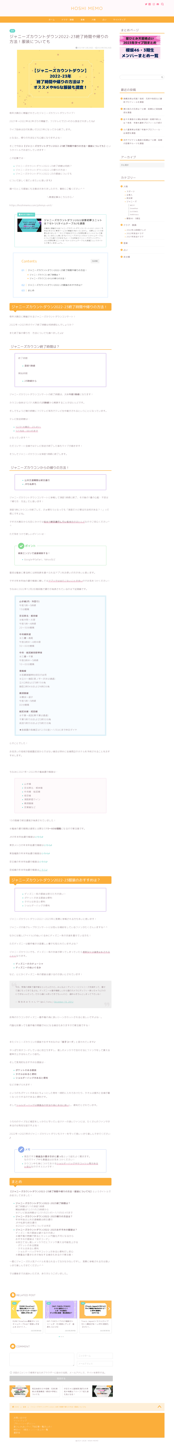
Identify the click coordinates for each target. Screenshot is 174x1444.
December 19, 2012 (63, 1002)
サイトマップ (119, 19)
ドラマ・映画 (68, 19)
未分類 (126, 257)
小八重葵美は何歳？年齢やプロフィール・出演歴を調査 (142, 131)
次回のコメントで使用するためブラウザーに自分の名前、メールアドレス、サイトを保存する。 (59, 1372)
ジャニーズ (132, 201)
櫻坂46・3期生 (133, 218)
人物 (93, 19)
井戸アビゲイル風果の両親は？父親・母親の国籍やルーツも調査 (142, 142)
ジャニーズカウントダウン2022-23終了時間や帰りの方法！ (57, 270)
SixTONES (134, 211)
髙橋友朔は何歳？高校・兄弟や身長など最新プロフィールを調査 (142, 100)
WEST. (132, 205)
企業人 (130, 195)
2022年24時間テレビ (136, 230)
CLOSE (95, 261)
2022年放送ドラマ (135, 233)
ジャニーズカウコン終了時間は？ (45, 274)
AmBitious (134, 214)
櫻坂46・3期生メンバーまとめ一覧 (31, 1429)
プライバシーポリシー (24, 1423)
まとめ (31, 290)
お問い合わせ (20, 1417)
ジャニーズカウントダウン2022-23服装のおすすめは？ (55, 285)
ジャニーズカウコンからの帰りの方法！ (48, 278)
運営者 (17, 1432)
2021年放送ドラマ (135, 236)
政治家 (130, 198)
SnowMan (134, 208)
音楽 (83, 19)
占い (104, 19)
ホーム (52, 19)
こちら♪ (39, 836)
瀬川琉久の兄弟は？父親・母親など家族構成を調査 (142, 111)
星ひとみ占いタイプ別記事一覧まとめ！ (33, 1426)
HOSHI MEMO (87, 8)
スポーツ (131, 191)
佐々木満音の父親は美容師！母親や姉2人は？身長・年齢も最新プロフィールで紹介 (142, 121)
